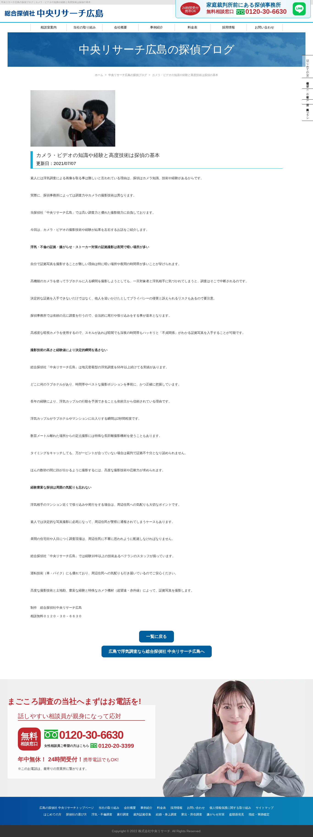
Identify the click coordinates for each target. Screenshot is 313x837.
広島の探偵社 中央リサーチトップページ (66, 807)
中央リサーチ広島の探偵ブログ (127, 75)
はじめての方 (52, 814)
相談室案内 (49, 27)
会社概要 (120, 27)
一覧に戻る (156, 636)
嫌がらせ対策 (216, 814)
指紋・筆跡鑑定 (259, 814)
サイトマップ (265, 807)
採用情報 (228, 27)
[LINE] (299, 14)
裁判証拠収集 (142, 814)
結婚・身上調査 (166, 814)
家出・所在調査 (191, 814)
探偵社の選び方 (76, 814)
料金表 (192, 27)
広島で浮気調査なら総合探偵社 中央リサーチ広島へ (157, 651)
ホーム (99, 75)
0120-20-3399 (116, 746)
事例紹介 (156, 27)
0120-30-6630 (266, 11)
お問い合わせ (264, 27)
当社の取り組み (84, 27)
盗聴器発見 (236, 814)
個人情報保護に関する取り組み (230, 807)
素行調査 (123, 814)
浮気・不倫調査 (101, 814)
